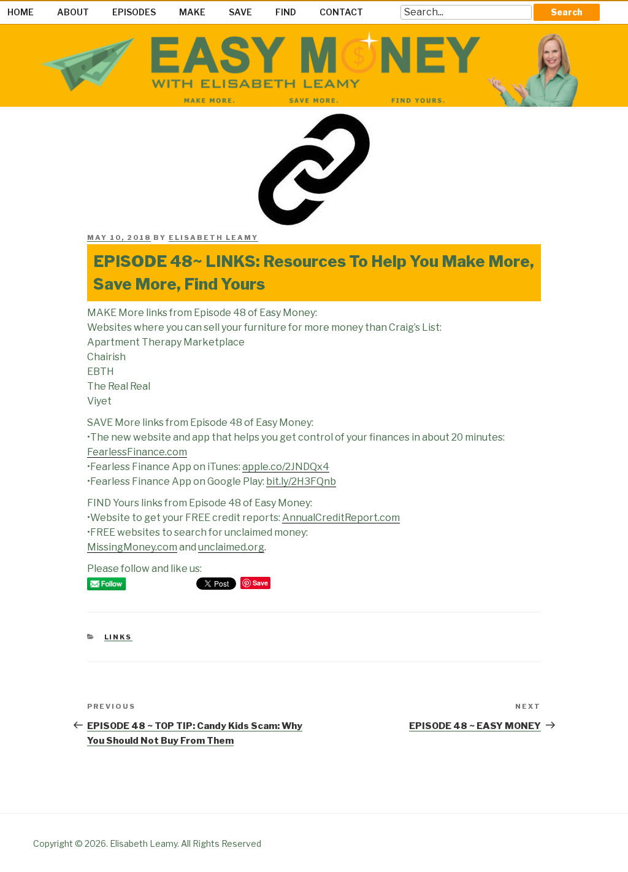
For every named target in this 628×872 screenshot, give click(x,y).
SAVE (240, 12)
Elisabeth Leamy (213, 237)
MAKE (192, 12)
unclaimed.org (231, 547)
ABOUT (73, 12)
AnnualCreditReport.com (341, 517)
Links (118, 637)
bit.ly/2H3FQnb (301, 481)
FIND (285, 12)
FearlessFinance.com (137, 452)
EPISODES (134, 12)
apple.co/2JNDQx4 (285, 467)
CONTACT (341, 12)
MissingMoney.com (132, 547)
